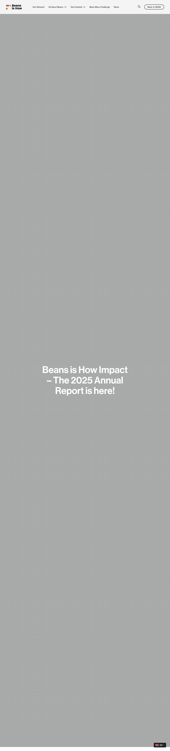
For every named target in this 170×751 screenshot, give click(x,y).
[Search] (139, 7)
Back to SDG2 (154, 7)
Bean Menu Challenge (99, 7)
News (116, 7)
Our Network (39, 7)
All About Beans (56, 7)
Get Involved (76, 7)
